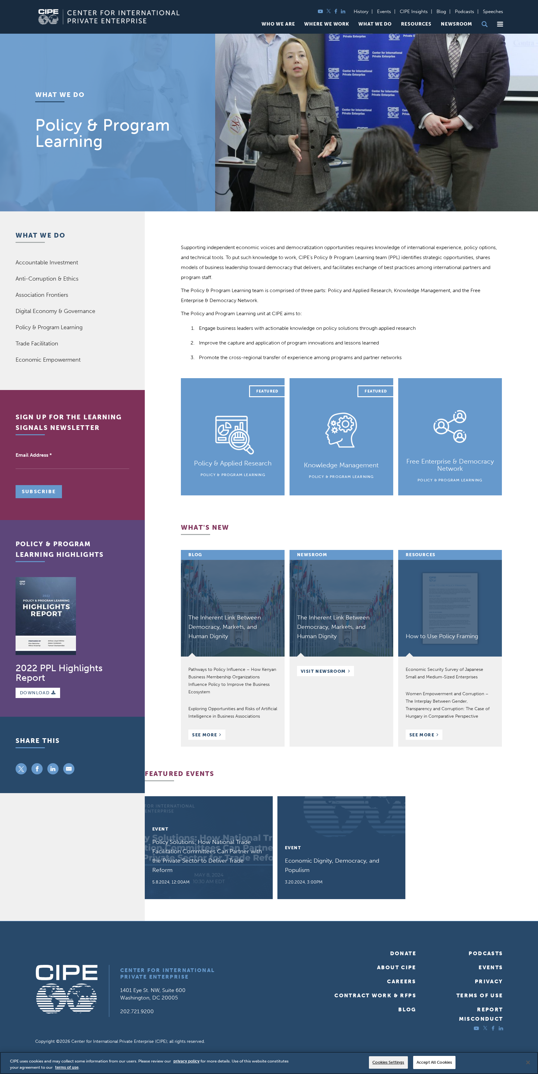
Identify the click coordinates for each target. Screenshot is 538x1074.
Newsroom (456, 24)
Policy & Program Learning (49, 327)
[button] (500, 24)
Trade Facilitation (37, 343)
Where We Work (326, 24)
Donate (403, 953)
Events (384, 11)
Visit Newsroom (323, 671)
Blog (441, 11)
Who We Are (278, 24)
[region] (269, 1063)
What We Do (375, 24)
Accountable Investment (47, 262)
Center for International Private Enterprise (167, 973)
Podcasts (464, 11)
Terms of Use (479, 995)
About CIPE (396, 967)
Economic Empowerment (48, 359)
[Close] (528, 1062)
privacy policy (186, 1061)
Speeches (493, 11)
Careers (401, 981)
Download (35, 693)
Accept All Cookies (434, 1062)
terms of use (66, 1067)
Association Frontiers (42, 294)
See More (208, 735)
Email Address (34, 455)
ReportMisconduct (481, 1014)
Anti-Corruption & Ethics (47, 278)
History (361, 11)
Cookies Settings (388, 1062)
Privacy (489, 981)
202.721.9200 (137, 1011)
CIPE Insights (414, 11)
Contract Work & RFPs (375, 995)
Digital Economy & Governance (55, 311)
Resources (416, 24)
